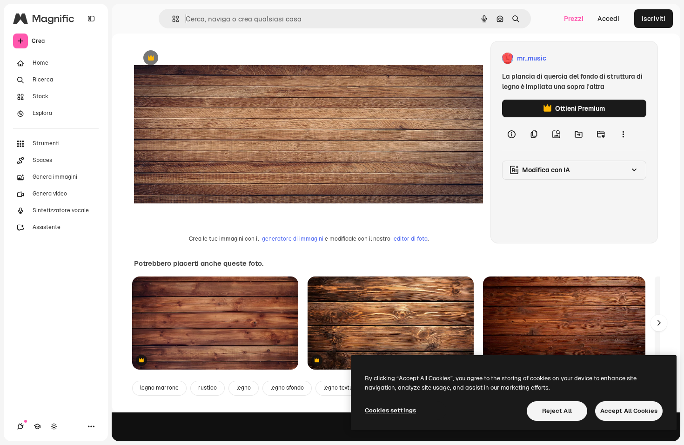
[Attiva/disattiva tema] (54, 426)
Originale (195, 58)
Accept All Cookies (628, 411)
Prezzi (573, 18)
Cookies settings (390, 410)
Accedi (608, 18)
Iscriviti (653, 18)
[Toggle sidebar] (91, 18)
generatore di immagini (292, 239)
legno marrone (159, 387)
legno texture (340, 387)
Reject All (557, 411)
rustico (207, 387)
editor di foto (411, 239)
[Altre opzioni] (623, 134)
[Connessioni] (20, 426)
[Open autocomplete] (172, 18)
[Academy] (37, 426)
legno (243, 387)
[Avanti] (658, 323)
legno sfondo (287, 387)
